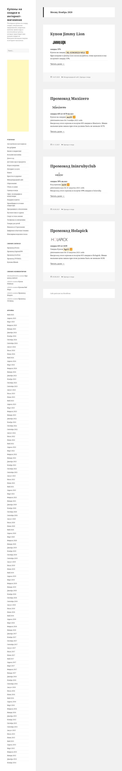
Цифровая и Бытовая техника (18, 231)
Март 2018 (11, 623)
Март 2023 (11, 408)
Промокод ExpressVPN (15, 251)
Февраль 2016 (12, 709)
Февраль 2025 (12, 325)
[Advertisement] (18, 95)
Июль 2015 (11, 734)
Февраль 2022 (12, 454)
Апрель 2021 (11, 490)
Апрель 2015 (11, 745)
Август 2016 (11, 687)
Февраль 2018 (12, 626)
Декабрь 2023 (12, 376)
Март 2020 (11, 537)
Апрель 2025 (11, 318)
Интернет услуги (13, 169)
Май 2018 (10, 616)
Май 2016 (10, 698)
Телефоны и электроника (16, 220)
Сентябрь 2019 (12, 558)
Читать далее (57, 64)
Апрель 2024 (11, 361)
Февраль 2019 (12, 583)
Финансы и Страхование (16, 227)
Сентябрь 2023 (12, 386)
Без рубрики (11, 147)
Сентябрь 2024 (12, 343)
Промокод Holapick (69, 230)
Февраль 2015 (12, 752)
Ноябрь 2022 (11, 422)
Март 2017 (11, 666)
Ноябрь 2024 (11, 336)
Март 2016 (11, 705)
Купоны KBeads (12, 262)
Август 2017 (11, 648)
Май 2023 (10, 401)
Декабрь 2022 (12, 419)
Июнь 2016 (11, 695)
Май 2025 (10, 315)
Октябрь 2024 (12, 340)
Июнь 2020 (11, 526)
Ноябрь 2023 (11, 379)
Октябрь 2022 (12, 426)
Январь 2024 (11, 372)
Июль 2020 (11, 523)
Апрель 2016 (11, 702)
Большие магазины (14, 155)
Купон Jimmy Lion (67, 33)
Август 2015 (11, 730)
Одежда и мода (12, 190)
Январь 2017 (11, 673)
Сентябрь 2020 (12, 515)
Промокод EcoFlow (13, 255)
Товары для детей (13, 223)
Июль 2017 (11, 652)
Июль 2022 (11, 436)
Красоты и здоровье (14, 176)
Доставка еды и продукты (16, 162)
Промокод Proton (13, 248)
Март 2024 (11, 365)
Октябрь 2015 (12, 723)
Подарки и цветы (13, 200)
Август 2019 (11, 562)
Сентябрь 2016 (12, 684)
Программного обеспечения (17, 209)
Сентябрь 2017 (12, 644)
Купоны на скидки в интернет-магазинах (14, 14)
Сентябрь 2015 (12, 727)
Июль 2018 (11, 609)
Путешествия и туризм (15, 213)
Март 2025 (11, 322)
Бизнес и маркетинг (14, 151)
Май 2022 (10, 444)
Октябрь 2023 (12, 383)
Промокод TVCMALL (14, 259)
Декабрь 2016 (12, 677)
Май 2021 (10, 487)
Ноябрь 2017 (11, 637)
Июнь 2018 (11, 612)
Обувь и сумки (12, 187)
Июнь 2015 (11, 738)
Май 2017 (10, 659)
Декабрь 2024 (12, 333)
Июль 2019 (11, 565)
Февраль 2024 (12, 368)
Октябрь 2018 (12, 598)
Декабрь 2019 (12, 548)
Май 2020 (10, 530)
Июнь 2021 (11, 483)
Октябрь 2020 (12, 512)
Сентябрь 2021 (12, 472)
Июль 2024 (11, 350)
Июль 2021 (11, 479)
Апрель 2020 (11, 533)
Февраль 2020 (12, 540)
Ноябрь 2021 (11, 465)
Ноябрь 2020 (11, 508)
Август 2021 (11, 476)
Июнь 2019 (11, 569)
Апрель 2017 (11, 662)
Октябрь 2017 (12, 641)
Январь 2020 (11, 544)
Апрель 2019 (11, 576)
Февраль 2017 (12, 669)
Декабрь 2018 (12, 591)
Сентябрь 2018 (12, 601)
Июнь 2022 (11, 440)
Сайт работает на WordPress (60, 293)
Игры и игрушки (13, 165)
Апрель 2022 (11, 447)
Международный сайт (15, 180)
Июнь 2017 (11, 655)
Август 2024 (11, 347)
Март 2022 (11, 451)
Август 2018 (11, 605)
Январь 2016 (11, 712)
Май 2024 (10, 358)
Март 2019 (11, 580)
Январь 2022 (11, 458)
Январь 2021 (11, 501)
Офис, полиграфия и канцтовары (14, 195)
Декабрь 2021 (12, 462)
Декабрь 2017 (12, 634)
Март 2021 (11, 494)
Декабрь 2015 (12, 716)
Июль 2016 (11, 691)
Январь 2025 (11, 329)
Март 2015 (11, 748)
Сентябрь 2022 (12, 429)
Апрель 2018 (11, 619)
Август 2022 (11, 433)
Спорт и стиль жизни (15, 216)
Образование (12, 183)
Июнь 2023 (11, 397)
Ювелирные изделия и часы (17, 234)
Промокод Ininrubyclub (73, 166)
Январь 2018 (11, 630)
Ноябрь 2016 (11, 680)
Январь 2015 (11, 755)
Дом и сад (10, 158)
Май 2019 (10, 573)
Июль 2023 (11, 393)
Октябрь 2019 (12, 555)
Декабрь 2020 (12, 505)
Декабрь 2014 (12, 759)
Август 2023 (11, 390)
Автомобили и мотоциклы (16, 144)
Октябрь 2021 (12, 469)
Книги (9, 173)
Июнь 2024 (11, 354)
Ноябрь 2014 (11, 763)
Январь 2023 (11, 415)
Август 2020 (11, 519)
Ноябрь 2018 (11, 594)
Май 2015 (10, 741)
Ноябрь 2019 (11, 551)
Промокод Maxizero (69, 98)
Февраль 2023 (12, 411)
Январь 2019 (11, 587)
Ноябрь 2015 (11, 720)
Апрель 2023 (11, 404)
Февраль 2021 (12, 497)
